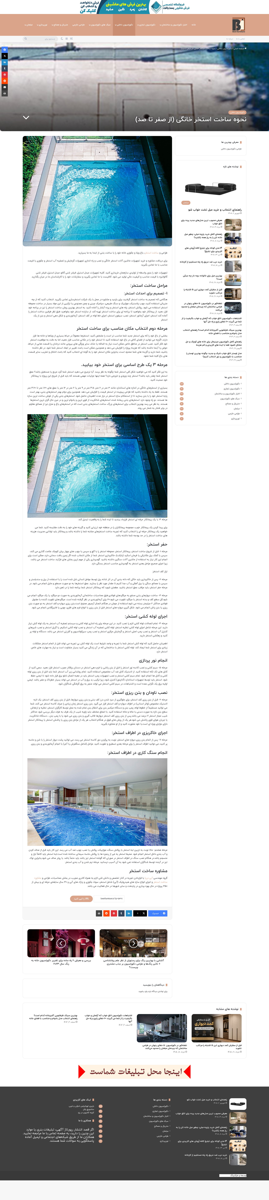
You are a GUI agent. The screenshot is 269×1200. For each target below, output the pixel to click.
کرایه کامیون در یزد (86, 1112)
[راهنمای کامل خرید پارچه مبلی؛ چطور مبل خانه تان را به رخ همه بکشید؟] (233, 238)
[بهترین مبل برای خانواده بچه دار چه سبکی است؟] (233, 280)
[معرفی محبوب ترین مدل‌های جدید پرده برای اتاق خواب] (233, 225)
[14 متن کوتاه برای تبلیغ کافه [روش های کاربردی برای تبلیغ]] (233, 252)
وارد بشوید (143, 991)
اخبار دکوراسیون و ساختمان (174, 24)
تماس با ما (240, 39)
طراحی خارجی (78, 24)
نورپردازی (43, 24)
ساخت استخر (152, 253)
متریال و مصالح (61, 24)
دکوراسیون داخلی (125, 24)
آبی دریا (149, 878)
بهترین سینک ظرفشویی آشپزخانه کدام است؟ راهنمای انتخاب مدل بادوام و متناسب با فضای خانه (53, 1017)
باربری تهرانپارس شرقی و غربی (81, 1106)
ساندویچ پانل (88, 1109)
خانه (194, 24)
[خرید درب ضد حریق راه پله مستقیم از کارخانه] (233, 266)
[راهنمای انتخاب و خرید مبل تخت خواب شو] (237, 1104)
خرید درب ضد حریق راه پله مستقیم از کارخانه (201, 261)
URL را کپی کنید (81, 898)
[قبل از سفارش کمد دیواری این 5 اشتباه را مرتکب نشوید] (233, 294)
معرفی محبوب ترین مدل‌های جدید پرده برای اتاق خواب (201, 1113)
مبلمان (29, 24)
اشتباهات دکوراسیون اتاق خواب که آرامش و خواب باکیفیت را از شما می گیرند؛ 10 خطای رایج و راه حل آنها (108, 1018)
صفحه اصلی (239, 48)
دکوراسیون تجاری (147, 24)
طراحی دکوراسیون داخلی (231, 149)
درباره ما (229, 39)
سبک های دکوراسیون (101, 24)
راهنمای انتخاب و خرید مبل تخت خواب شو (215, 210)
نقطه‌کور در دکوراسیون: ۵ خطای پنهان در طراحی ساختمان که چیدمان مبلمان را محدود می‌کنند (201, 307)
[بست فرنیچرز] (238, 25)
